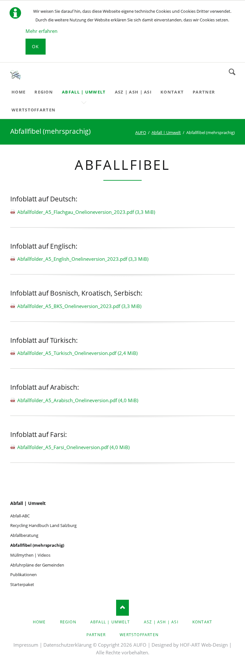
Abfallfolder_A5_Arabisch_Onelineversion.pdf (77, 400)
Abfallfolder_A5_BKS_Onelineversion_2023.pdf (79, 306)
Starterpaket (22, 584)
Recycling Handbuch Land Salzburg (43, 525)
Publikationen (23, 574)
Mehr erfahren (41, 31)
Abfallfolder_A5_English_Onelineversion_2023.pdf (82, 259)
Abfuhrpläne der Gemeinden (37, 565)
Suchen (232, 72)
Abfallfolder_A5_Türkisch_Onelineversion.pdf (77, 353)
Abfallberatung (24, 535)
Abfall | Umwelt (28, 503)
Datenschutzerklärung (67, 645)
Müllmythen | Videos (30, 555)
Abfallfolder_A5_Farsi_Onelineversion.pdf (73, 447)
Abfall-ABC (20, 516)
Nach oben (122, 608)
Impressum (25, 645)
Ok (35, 46)
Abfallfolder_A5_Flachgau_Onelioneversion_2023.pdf (86, 212)
